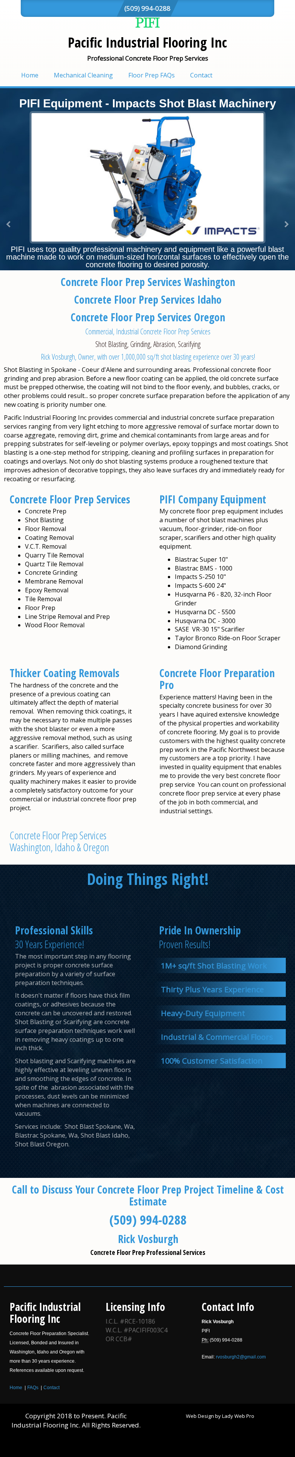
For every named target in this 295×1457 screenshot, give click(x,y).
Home (29, 75)
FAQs (32, 1387)
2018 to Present (80, 1415)
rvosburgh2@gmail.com (241, 1357)
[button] (8, 224)
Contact (201, 75)
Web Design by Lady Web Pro (220, 1416)
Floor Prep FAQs (151, 75)
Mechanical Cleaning (83, 75)
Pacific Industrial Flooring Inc (147, 42)
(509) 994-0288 (147, 8)
